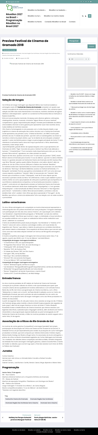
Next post (37, 415)
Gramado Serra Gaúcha (13, 55)
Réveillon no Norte (35, 22)
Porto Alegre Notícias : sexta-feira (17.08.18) (45, 418)
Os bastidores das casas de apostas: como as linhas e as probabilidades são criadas (80, 150)
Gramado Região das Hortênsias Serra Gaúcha (22, 403)
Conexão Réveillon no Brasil (55, 22)
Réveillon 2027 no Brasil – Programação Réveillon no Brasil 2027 (14, 20)
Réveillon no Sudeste (57, 10)
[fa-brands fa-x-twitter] (83, 2)
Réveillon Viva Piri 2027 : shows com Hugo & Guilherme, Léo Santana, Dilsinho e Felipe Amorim (82, 96)
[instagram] (88, 2)
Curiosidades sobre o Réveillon (80, 133)
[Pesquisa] (82, 16)
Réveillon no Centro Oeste (54, 16)
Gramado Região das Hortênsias (30, 53)
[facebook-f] (81, 2)
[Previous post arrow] (2, 417)
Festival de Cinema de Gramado (12, 53)
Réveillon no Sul (34, 16)
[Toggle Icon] (89, 16)
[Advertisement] (82, 77)
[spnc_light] (85, 16)
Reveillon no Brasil (8, 58)
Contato (72, 22)
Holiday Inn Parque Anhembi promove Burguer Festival (20, 418)
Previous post (27, 415)
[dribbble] (86, 2)
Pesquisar (74, 41)
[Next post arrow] (62, 417)
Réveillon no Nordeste (36, 10)
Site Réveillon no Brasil (9, 50)
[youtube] (91, 2)
